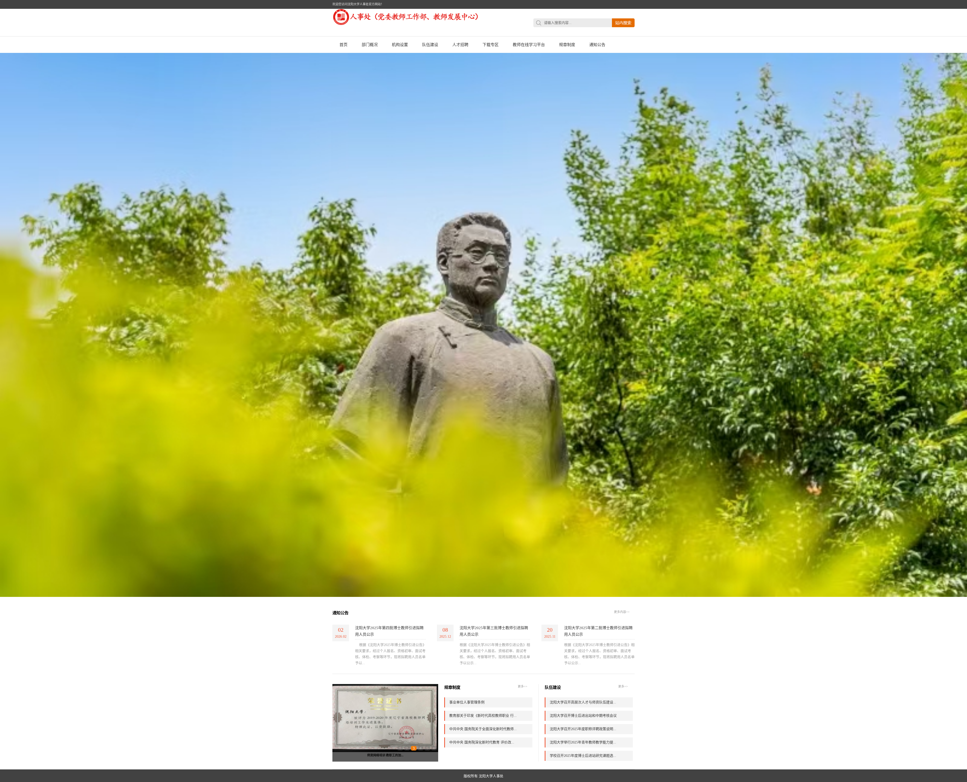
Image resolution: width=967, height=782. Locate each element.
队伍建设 (430, 45)
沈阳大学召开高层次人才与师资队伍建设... (583, 702)
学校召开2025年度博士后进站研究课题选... (583, 756)
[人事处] (408, 24)
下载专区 (490, 45)
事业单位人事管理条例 (467, 702)
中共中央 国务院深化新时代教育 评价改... (481, 742)
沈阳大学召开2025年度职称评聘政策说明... (583, 729)
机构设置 (400, 45)
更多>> (522, 686)
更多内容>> (622, 612)
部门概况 (370, 45)
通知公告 (597, 45)
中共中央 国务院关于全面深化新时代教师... (483, 729)
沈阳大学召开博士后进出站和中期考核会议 (583, 716)
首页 (343, 45)
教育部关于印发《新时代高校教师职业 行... (483, 716)
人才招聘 (460, 45)
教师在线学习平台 (529, 45)
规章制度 (567, 45)
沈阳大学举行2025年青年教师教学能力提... (583, 742)
